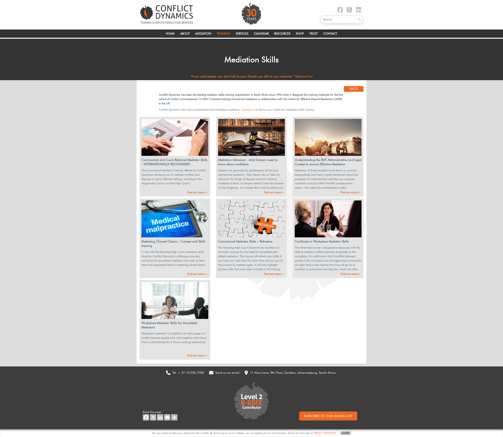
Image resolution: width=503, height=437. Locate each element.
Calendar (261, 33)
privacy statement (325, 432)
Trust (313, 33)
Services (242, 33)
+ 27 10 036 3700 (191, 373)
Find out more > (197, 192)
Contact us (248, 109)
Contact (330, 33)
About (185, 33)
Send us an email (227, 373)
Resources (282, 33)
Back (354, 89)
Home (170, 33)
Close (345, 432)
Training (223, 33)
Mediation (203, 33)
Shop (300, 33)
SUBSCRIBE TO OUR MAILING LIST (328, 416)
